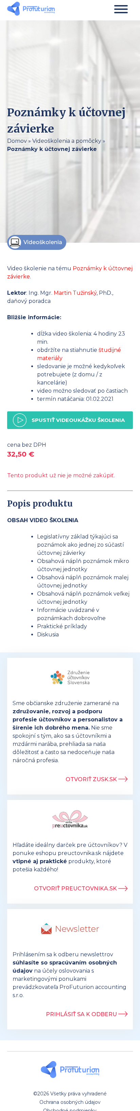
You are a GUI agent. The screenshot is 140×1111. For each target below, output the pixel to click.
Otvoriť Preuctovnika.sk (76, 888)
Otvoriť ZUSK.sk (92, 779)
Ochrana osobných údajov (70, 1102)
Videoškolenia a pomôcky (66, 141)
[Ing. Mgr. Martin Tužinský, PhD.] (31, 9)
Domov (17, 141)
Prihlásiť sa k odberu (82, 1014)
